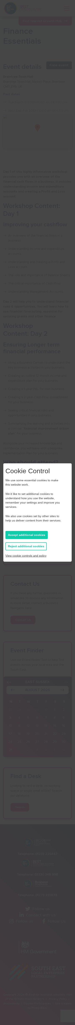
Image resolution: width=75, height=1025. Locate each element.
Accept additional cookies (26, 535)
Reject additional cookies (26, 546)
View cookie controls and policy (25, 555)
